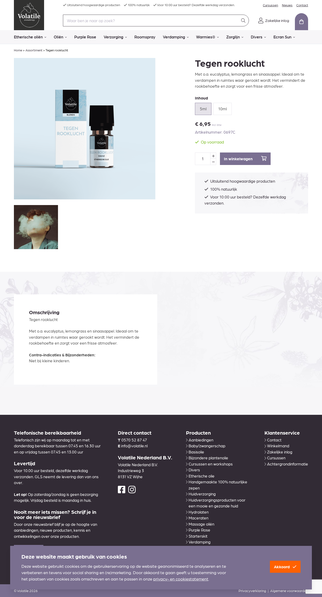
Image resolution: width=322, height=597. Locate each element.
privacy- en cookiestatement (180, 578)
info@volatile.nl (134, 445)
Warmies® (205, 36)
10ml (222, 108)
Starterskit (198, 536)
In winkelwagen (239, 158)
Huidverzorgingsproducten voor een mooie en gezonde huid (217, 503)
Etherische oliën (28, 36)
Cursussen (270, 5)
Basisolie (196, 451)
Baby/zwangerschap (207, 445)
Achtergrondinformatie (287, 463)
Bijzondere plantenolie (208, 457)
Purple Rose (85, 36)
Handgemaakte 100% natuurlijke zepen (218, 484)
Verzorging (113, 36)
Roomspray (144, 36)
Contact (302, 5)
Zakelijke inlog (279, 451)
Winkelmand (278, 445)
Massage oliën (201, 524)
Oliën (58, 36)
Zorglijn (233, 36)
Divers (256, 36)
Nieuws (287, 5)
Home (18, 50)
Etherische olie (202, 475)
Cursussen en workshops (211, 463)
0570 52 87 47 (134, 439)
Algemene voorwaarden (289, 591)
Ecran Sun (282, 36)
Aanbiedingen (201, 439)
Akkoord (282, 566)
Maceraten (198, 517)
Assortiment (33, 50)
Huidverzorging (202, 493)
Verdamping (174, 36)
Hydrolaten (199, 512)
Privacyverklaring (252, 591)
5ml (203, 108)
